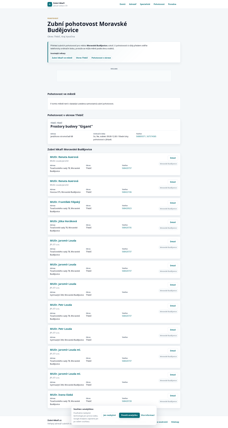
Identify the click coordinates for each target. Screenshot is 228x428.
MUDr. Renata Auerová (64, 157)
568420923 (127, 208)
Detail (173, 158)
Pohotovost (159, 4)
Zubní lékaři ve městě (62, 57)
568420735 (127, 227)
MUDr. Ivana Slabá (61, 394)
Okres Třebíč (82, 57)
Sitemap (175, 422)
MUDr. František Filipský (65, 202)
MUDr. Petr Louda (61, 304)
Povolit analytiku (129, 415)
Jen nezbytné (109, 415)
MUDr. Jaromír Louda (63, 240)
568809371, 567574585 (146, 136)
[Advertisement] (114, 75)
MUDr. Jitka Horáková (63, 221)
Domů (123, 4)
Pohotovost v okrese (101, 57)
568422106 (127, 192)
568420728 (127, 401)
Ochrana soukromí (159, 422)
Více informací (147, 415)
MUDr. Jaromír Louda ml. (65, 349)
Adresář (132, 4)
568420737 (127, 168)
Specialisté (145, 4)
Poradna (172, 4)
